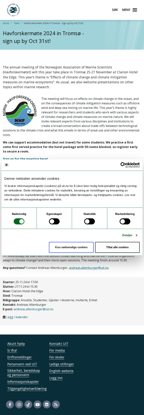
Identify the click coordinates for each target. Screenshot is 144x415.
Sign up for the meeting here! (25, 159)
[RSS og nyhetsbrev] (56, 404)
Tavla (16, 23)
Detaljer (127, 235)
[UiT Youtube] (37, 404)
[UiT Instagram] (19, 404)
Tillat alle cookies (117, 247)
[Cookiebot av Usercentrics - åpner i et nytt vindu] (123, 165)
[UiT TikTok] (28, 404)
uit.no (6, 23)
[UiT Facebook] (10, 404)
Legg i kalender (17, 317)
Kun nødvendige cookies (71, 247)
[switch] (54, 222)
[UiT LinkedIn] (47, 404)
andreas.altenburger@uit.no (33, 309)
